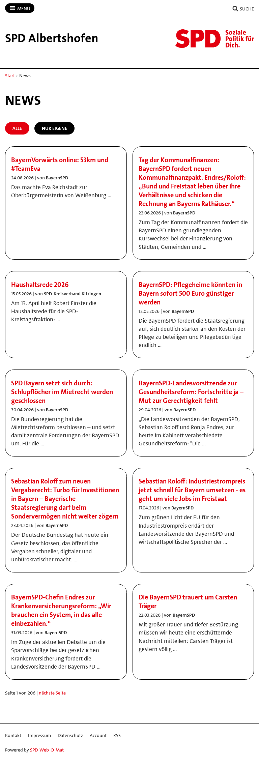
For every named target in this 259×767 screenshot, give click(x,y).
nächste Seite (52, 693)
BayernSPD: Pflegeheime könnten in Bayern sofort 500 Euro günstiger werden (190, 293)
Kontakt (13, 735)
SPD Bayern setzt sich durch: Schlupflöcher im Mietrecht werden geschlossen (62, 392)
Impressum (39, 735)
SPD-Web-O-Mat (47, 750)
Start (10, 75)
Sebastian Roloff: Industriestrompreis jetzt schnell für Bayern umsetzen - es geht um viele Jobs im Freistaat (192, 490)
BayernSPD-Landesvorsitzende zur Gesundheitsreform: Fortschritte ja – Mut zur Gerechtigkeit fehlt (191, 392)
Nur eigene (54, 128)
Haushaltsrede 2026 (40, 284)
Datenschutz (70, 735)
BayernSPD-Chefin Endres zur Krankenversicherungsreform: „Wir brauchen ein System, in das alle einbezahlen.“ (61, 610)
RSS (117, 735)
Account (98, 735)
